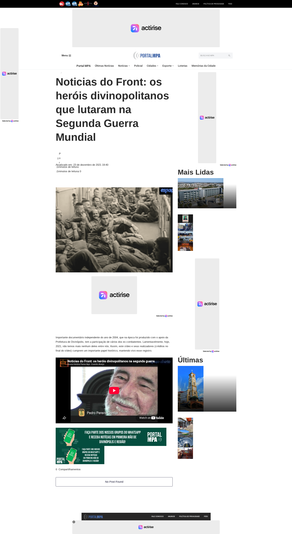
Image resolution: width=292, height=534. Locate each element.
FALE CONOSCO (182, 4)
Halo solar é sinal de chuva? (209, 438)
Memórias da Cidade (204, 65)
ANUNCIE (195, 4)
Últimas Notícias (104, 65)
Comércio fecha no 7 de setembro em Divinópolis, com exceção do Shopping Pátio (214, 235)
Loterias (182, 65)
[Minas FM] (80, 4)
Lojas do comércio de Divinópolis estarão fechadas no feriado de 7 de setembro (213, 421)
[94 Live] (62, 4)
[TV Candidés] (96, 4)
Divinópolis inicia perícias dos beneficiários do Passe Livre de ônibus (211, 226)
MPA (58, 72)
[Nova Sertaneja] (74, 4)
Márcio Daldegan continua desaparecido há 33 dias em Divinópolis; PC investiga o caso (211, 218)
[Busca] (229, 56)
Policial (138, 65)
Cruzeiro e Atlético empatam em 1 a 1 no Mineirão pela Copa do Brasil (214, 431)
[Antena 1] (88, 4)
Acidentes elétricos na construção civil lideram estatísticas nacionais (213, 449)
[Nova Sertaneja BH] (68, 4)
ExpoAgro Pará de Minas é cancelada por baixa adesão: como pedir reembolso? (214, 246)
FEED (230, 4)
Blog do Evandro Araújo (74, 72)
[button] (129, 66)
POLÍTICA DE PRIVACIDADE (213, 4)
